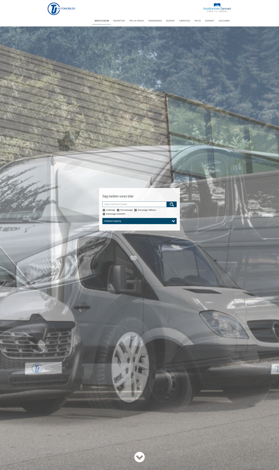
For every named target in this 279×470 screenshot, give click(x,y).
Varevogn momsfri (115, 214)
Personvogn (126, 210)
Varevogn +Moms (147, 210)
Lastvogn (110, 210)
